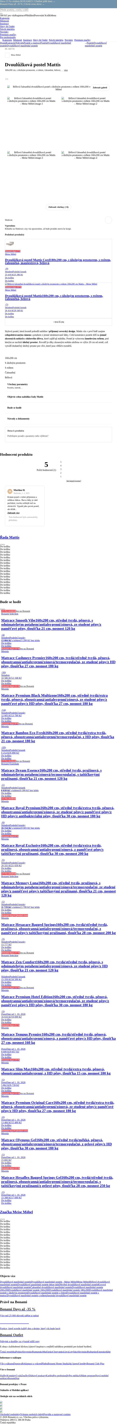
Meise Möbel (83, 1282)
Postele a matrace (32, 43)
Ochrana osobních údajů (31, 1414)
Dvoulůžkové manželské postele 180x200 (69, 1290)
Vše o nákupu (6, 1363)
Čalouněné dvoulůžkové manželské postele (51, 1287)
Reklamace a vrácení (32, 1363)
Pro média (74, 1375)
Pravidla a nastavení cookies (57, 1414)
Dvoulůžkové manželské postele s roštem (27, 1295)
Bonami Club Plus (95, 1363)
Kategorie (11, 43)
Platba (45, 1363)
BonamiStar (13, 1378)
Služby (3, 1375)
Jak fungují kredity (78, 1363)
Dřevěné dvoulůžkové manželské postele (78, 1284)
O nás (18, 1375)
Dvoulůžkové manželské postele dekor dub (38, 1284)
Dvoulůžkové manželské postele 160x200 (29, 1290)
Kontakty (11, 1375)
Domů (3, 43)
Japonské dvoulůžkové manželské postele (67, 1295)
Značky (25, 1375)
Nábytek (20, 43)
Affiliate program (87, 1375)
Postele (43, 43)
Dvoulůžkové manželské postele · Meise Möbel (54, 1282)
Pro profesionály (61, 1375)
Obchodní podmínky (10, 1414)
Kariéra (49, 1375)
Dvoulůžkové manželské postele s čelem (46, 1292)
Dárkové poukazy (37, 1375)
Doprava (17, 1363)
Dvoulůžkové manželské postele (22, 45)
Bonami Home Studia (58, 1363)
